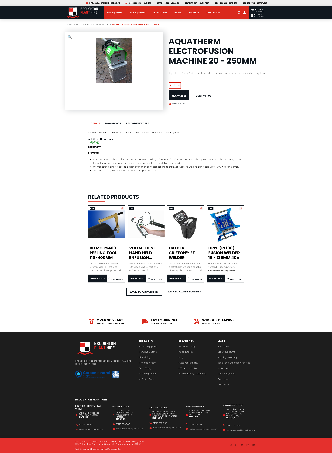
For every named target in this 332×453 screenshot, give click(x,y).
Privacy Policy (138, 441)
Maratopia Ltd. (113, 449)
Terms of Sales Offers (120, 441)
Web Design (81, 449)
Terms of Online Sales (99, 441)
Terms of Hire (81, 441)
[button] (239, 12)
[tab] (95, 123)
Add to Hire (179, 96)
